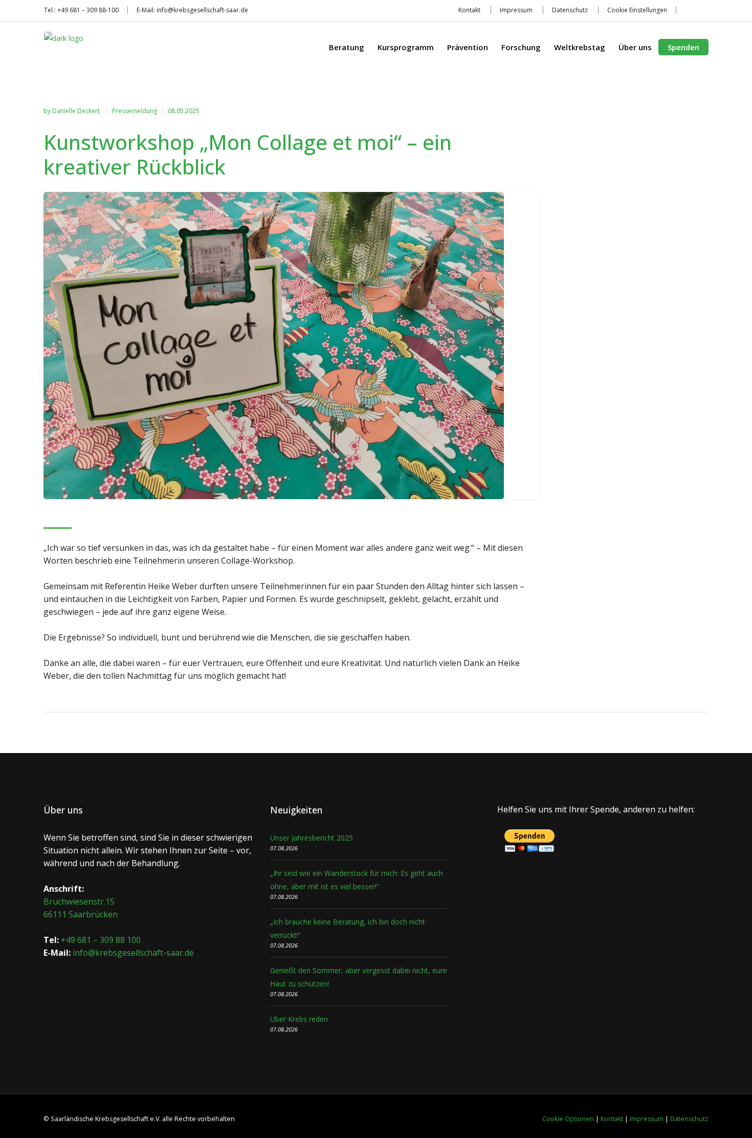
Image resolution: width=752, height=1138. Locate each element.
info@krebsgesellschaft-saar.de (202, 10)
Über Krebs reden (299, 1019)
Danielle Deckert (76, 110)
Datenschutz (570, 10)
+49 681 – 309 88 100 (101, 940)
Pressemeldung (134, 110)
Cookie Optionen (568, 1118)
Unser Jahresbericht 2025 (311, 838)
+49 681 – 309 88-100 (88, 10)
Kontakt (469, 10)
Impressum (516, 10)
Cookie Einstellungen (637, 10)
